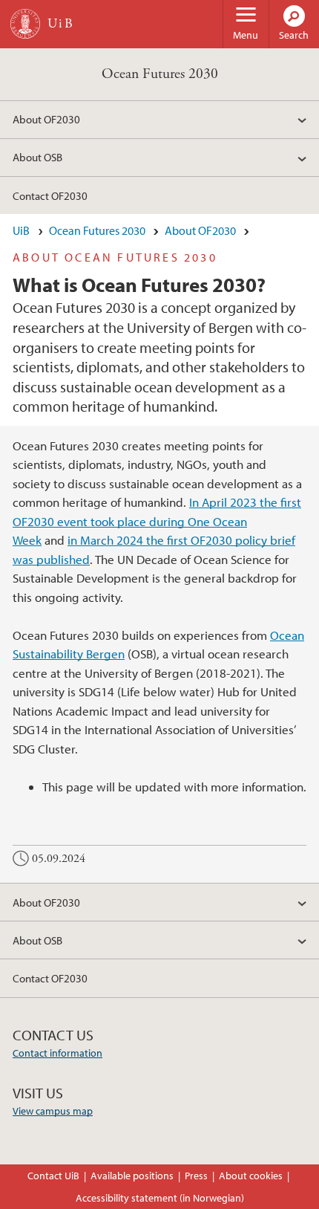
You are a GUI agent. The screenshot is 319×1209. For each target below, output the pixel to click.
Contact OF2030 (50, 195)
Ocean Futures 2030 (160, 74)
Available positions (132, 1175)
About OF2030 (46, 118)
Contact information (57, 1053)
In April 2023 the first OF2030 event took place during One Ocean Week (157, 521)
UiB (21, 230)
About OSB (37, 156)
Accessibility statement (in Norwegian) (160, 1198)
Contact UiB (53, 1175)
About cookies (251, 1175)
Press (196, 1175)
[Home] (25, 24)
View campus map (53, 1111)
